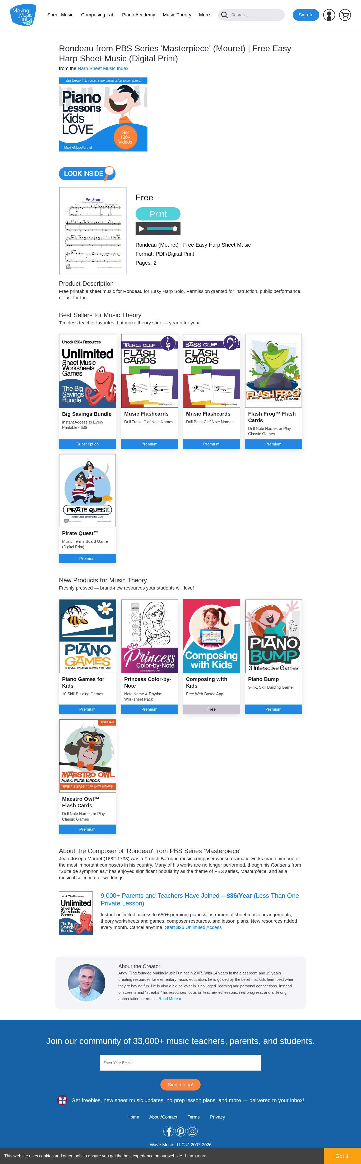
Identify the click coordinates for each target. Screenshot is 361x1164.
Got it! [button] (342, 1156)
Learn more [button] (195, 1156)
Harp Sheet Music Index (103, 68)
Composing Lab (97, 14)
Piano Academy (138, 14)
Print (158, 214)
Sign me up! (180, 1084)
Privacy (217, 1117)
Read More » (170, 998)
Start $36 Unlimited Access (193, 927)
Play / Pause (140, 228)
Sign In (306, 14)
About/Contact (163, 1117)
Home (133, 1117)
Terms (194, 1117)
